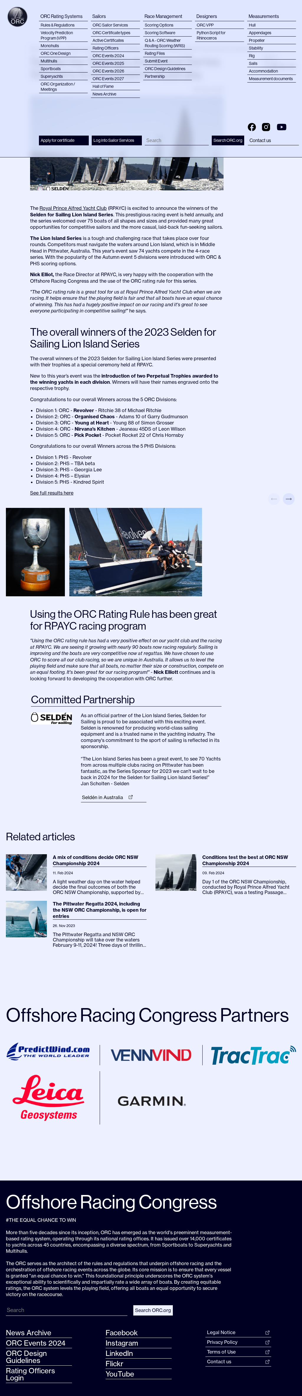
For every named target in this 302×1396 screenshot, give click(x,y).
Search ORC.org (228, 140)
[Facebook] (252, 126)
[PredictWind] (48, 1051)
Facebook (122, 1332)
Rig (252, 55)
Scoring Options (159, 25)
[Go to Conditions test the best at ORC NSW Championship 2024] (175, 872)
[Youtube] (281, 126)
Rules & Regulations (58, 25)
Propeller (257, 40)
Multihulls (49, 61)
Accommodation (263, 71)
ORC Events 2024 (108, 55)
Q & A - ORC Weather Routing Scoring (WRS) (165, 43)
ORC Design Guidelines (165, 68)
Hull (252, 25)
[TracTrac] (253, 1055)
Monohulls (50, 45)
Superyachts (52, 76)
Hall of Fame (103, 86)
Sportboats (51, 68)
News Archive (104, 94)
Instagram (122, 1343)
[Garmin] (151, 1098)
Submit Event (156, 61)
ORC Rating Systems (61, 16)
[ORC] (17, 17)
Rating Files (155, 53)
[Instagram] (266, 126)
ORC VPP (205, 25)
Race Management (163, 16)
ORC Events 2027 (108, 78)
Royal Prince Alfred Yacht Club (73, 208)
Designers (206, 16)
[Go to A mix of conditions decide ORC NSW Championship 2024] (26, 872)
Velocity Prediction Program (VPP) (57, 35)
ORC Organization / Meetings (58, 86)
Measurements (264, 16)
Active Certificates (108, 40)
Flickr (114, 1363)
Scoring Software (160, 32)
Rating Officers (106, 48)
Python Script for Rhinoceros (211, 35)
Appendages (260, 32)
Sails (253, 63)
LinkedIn (119, 1353)
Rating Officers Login (30, 1374)
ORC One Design (55, 53)
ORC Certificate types (111, 32)
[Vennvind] (151, 1055)
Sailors (99, 16)
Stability (256, 48)
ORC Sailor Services (110, 25)
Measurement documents (271, 78)
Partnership (155, 76)
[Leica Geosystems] (48, 1097)
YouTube (120, 1373)
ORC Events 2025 (108, 63)
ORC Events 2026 (108, 71)
